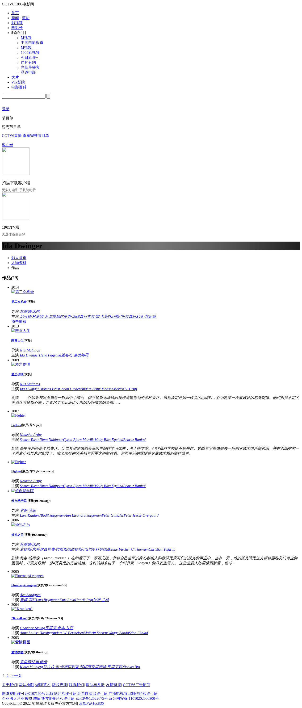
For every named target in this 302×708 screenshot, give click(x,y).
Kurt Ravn (67, 600)
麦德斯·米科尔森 (33, 549)
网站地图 (26, 685)
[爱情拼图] (20, 642)
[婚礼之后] (20, 525)
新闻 (15, 18)
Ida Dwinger (29, 355)
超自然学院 (19, 501)
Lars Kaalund (30, 515)
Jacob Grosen (70, 389)
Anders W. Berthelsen (68, 633)
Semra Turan (29, 440)
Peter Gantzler (113, 515)
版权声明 (59, 685)
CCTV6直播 (12, 136)
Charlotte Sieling (32, 628)
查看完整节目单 (36, 136)
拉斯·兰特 (101, 600)
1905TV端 (11, 227)
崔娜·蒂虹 (28, 600)
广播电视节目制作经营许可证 (133, 693)
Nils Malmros (30, 350)
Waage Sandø (118, 633)
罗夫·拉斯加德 (59, 549)
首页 (15, 13)
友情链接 (113, 685)
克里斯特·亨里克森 (106, 667)
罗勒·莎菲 (28, 510)
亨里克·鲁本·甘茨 (59, 628)
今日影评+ (29, 57)
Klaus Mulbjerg (31, 667)
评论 (25, 18)
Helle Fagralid (50, 355)
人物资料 (18, 263)
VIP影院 (18, 82)
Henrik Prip (84, 600)
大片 (15, 77)
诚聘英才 (42, 685)
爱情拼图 (17, 652)
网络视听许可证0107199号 (23, 693)
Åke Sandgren (30, 595)
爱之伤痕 (17, 374)
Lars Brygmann (47, 600)
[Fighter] (18, 415)
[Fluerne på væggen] (27, 576)
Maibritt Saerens (96, 633)
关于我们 (9, 685)
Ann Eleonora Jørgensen (83, 515)
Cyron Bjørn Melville (78, 440)
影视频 (17, 23)
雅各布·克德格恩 (74, 355)
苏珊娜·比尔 (30, 312)
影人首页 (18, 258)
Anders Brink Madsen (97, 389)
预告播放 (18, 321)
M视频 (26, 38)
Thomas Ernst (49, 389)
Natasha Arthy (31, 435)
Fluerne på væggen (24, 585)
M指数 (26, 48)
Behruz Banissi (134, 440)
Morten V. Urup (125, 389)
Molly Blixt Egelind (108, 440)
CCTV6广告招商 (136, 685)
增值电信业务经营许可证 (54, 698)
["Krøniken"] (22, 609)
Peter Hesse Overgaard (141, 515)
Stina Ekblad (138, 633)
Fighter (16, 425)
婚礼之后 (17, 534)
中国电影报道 (32, 43)
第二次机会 (19, 301)
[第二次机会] (22, 292)
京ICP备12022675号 (92, 698)
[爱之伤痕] (20, 364)
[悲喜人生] (20, 331)
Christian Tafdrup (162, 549)
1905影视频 (30, 52)
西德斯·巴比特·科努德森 (90, 549)
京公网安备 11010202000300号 (134, 698)
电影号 (17, 28)
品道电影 (28, 72)
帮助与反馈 (95, 685)
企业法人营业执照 (17, 698)
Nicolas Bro (131, 667)
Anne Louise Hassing (36, 633)
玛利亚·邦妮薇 (144, 316)
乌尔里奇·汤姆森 (69, 316)
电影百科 (18, 87)
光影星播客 (30, 67)
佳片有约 (28, 62)
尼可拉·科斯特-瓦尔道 (38, 316)
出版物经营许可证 (61, 693)
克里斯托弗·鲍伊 (33, 662)
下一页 (16, 676)
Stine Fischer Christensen (129, 549)
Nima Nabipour (51, 440)
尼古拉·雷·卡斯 (95, 316)
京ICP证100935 (91, 703)
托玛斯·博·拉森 (120, 316)
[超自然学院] (22, 491)
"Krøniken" (19, 618)
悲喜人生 (17, 340)
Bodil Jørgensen (53, 515)
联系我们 (76, 685)
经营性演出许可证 (92, 693)
